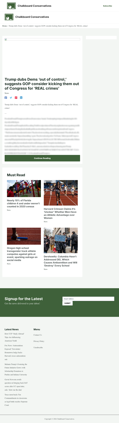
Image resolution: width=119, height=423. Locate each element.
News (7, 93)
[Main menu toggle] (111, 17)
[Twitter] (11, 97)
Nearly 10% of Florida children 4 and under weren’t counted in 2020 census (23, 203)
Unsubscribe (38, 347)
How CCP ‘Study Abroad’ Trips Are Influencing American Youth (14, 337)
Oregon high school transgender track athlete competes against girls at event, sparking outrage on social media (22, 254)
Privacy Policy (39, 341)
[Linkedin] (21, 97)
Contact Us (38, 335)
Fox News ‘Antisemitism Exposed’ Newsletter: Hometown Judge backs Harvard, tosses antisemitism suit (15, 352)
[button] (107, 6)
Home (4, 26)
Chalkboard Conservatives (34, 5)
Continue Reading (42, 158)
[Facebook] (6, 97)
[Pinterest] (16, 97)
